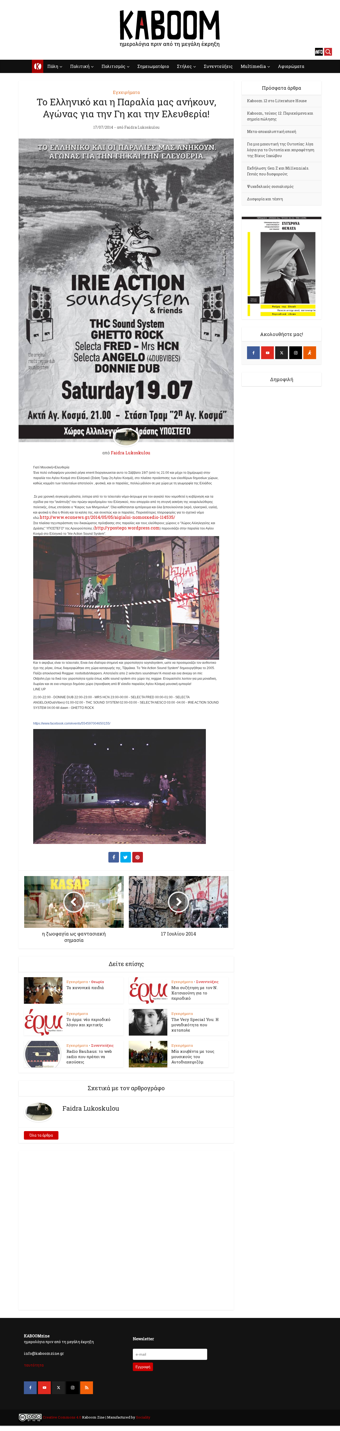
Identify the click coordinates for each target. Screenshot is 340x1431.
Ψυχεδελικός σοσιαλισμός (270, 186)
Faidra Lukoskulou (141, 127)
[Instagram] (295, 352)
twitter (31, 52)
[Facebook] (253, 352)
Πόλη (52, 66)
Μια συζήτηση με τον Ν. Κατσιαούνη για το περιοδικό (194, 993)
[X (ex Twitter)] (281, 352)
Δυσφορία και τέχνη (265, 198)
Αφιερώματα (291, 66)
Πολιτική (80, 66)
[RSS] (86, 1387)
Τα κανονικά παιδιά (85, 987)
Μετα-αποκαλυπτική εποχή (271, 131)
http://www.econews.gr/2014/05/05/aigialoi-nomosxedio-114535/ (107, 517)
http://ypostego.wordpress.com (127, 528)
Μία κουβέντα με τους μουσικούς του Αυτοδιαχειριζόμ (192, 1056)
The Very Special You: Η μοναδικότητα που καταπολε (195, 1025)
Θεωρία (97, 981)
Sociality (142, 1417)
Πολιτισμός (113, 66)
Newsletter (143, 1338)
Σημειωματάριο (153, 66)
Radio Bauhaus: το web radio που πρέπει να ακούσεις (89, 1056)
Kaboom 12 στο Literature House (277, 100)
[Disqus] (126, 1229)
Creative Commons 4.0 (62, 1417)
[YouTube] (267, 352)
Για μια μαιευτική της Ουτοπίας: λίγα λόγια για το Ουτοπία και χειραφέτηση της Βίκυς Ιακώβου (280, 149)
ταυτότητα (34, 1365)
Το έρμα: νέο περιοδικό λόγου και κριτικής (88, 1022)
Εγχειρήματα (126, 92)
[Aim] (309, 352)
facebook (12, 52)
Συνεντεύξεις (218, 66)
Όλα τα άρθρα (41, 1135)
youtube (21, 52)
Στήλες (184, 66)
